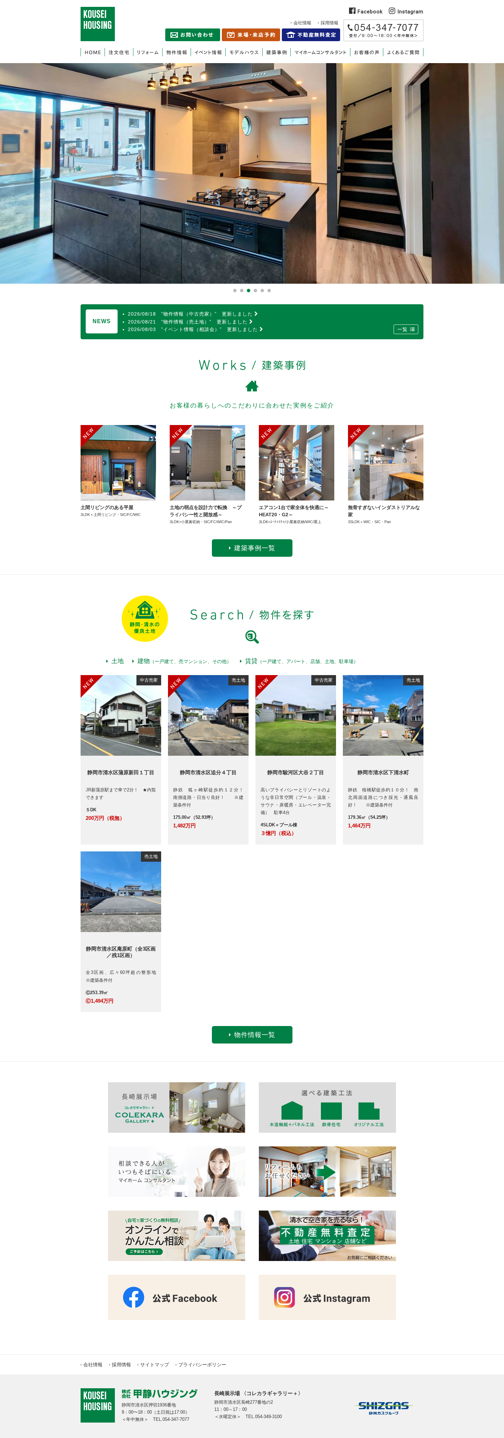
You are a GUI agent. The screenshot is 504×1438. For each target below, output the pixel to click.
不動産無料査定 (311, 34)
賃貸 (301, 661)
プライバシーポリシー (202, 1364)
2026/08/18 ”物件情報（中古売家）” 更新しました (190, 314)
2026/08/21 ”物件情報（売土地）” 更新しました (188, 322)
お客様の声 (366, 52)
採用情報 (329, 22)
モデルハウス (243, 52)
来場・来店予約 (251, 34)
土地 (117, 661)
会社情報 (302, 22)
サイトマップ (154, 1364)
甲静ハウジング (98, 24)
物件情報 (176, 52)
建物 (184, 661)
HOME (93, 52)
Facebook (369, 12)
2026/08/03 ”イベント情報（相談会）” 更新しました (193, 329)
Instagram (409, 12)
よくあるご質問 (403, 52)
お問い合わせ (192, 34)
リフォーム (147, 52)
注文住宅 (119, 52)
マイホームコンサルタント (320, 52)
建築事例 (276, 52)
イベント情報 (208, 52)
